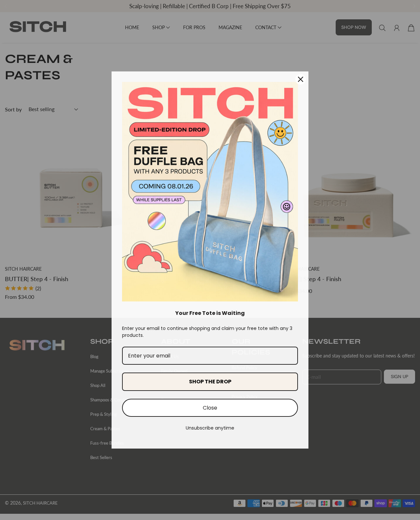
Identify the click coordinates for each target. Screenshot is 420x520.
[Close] (300, 79)
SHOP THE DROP (210, 381)
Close (210, 408)
